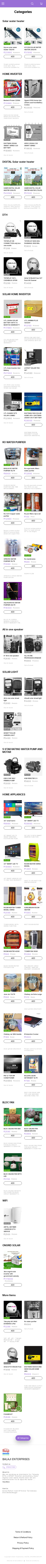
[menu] (3, 3)
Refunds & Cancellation (15, 1561)
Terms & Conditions (32, 1561)
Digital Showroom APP (33, 1557)
